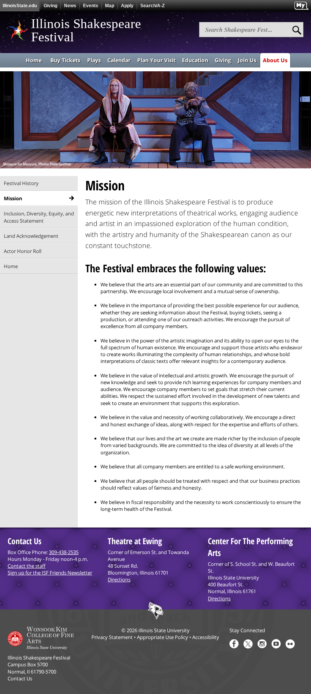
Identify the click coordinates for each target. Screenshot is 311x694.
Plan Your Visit (156, 60)
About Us (275, 60)
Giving (50, 5)
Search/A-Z (152, 5)
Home (34, 60)
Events (90, 5)
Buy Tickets (65, 60)
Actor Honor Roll (22, 251)
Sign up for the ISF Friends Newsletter (50, 572)
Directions (119, 579)
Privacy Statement (112, 637)
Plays (94, 60)
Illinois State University (164, 630)
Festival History (21, 183)
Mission (13, 198)
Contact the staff (27, 565)
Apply (127, 5)
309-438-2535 (64, 552)
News (70, 5)
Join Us (247, 60)
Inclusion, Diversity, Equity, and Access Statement (39, 217)
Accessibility (205, 637)
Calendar (118, 60)
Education (195, 60)
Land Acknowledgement (31, 235)
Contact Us (20, 678)
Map (109, 5)
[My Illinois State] (301, 5)
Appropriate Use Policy (162, 637)
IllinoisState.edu (20, 5)
